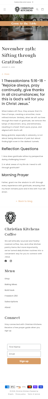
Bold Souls (9, 290)
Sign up (24, 361)
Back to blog (25, 201)
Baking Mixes (11, 284)
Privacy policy (21, 394)
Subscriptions (11, 301)
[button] (4, 9)
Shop (7, 278)
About (8, 307)
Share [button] (6, 74)
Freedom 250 (11, 295)
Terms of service (34, 394)
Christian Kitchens (23, 391)
